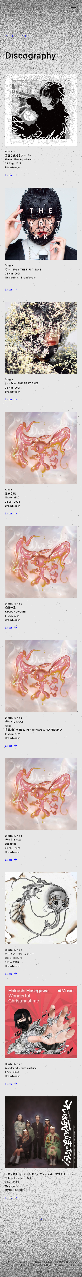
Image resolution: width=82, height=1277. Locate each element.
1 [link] (29, 1215)
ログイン (27, 36)
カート (9, 36)
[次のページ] (52, 1218)
